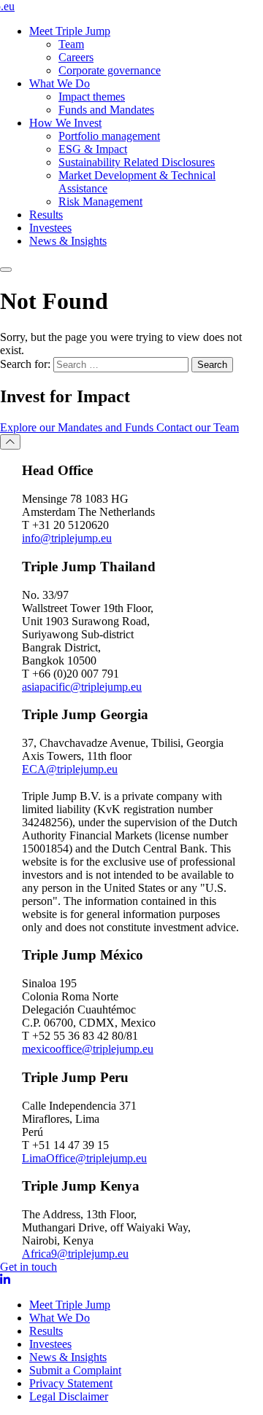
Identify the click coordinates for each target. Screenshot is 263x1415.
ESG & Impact (92, 149)
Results (46, 214)
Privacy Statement (71, 1383)
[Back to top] (10, 442)
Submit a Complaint (75, 1370)
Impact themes (91, 96)
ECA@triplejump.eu (70, 769)
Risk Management (100, 201)
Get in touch (28, 1267)
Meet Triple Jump (69, 31)
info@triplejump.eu (67, 538)
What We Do (59, 83)
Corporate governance (109, 70)
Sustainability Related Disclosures (136, 162)
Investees (50, 228)
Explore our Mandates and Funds (78, 427)
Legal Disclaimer (68, 1396)
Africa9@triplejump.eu (75, 1253)
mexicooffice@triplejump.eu (87, 1049)
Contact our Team (197, 427)
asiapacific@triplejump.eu (82, 687)
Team (71, 44)
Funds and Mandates (106, 109)
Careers (76, 57)
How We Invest (65, 123)
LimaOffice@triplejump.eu (84, 1158)
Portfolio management (109, 136)
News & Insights (68, 241)
